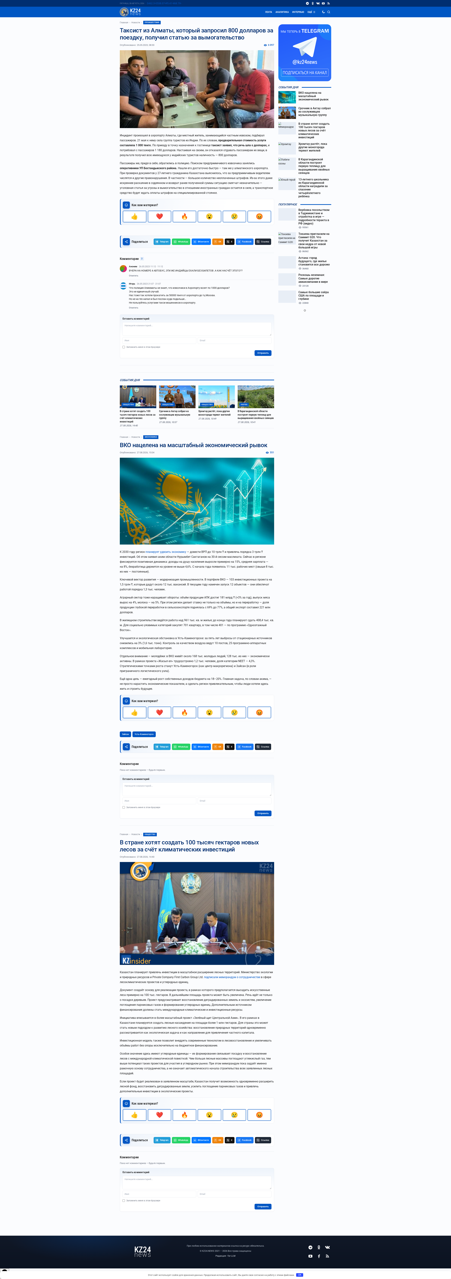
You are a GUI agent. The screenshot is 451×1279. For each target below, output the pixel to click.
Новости (135, 22)
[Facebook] (319, 1256)
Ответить (133, 275)
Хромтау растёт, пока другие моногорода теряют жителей (214, 413)
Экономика (151, 437)
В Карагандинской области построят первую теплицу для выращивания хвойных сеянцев (256, 415)
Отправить (263, 353)
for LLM (231, 1256)
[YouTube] (323, 3)
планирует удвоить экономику (166, 552)
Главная (124, 22)
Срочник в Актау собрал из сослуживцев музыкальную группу (174, 415)
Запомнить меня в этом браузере (143, 347)
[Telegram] (307, 3)
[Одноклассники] (312, 3)
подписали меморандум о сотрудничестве (232, 977)
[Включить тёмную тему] (323, 12)
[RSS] (328, 3)
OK (299, 1275)
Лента (268, 12)
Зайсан (125, 734)
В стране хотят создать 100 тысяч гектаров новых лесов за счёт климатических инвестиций (137, 416)
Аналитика (282, 12)
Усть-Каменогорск (144, 734)
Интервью (298, 12)
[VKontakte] (318, 3)
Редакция (220, 1256)
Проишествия (152, 22)
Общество (150, 834)
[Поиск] (328, 12)
